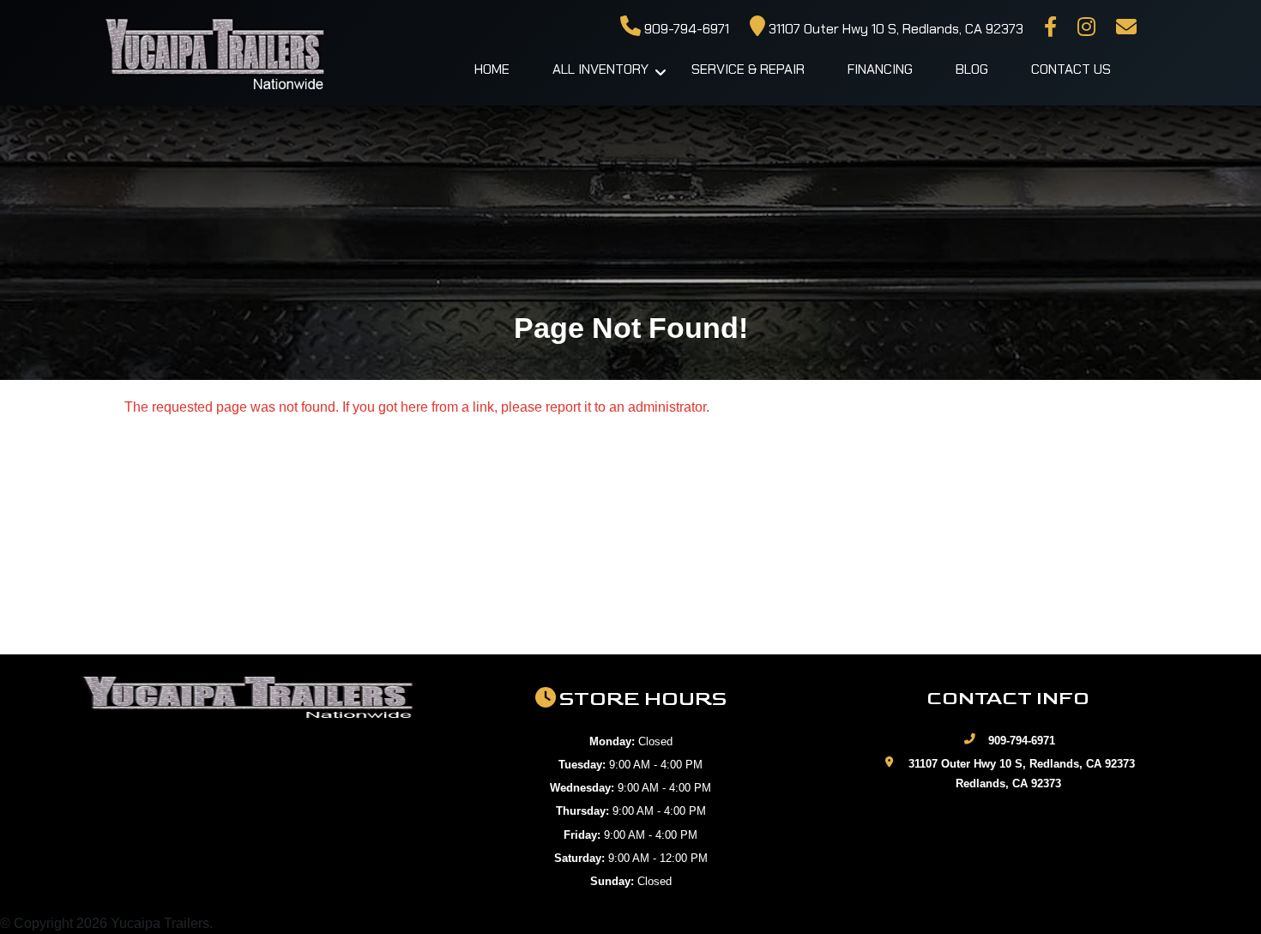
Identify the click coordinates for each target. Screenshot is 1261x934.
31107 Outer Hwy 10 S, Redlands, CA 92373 (894, 29)
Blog (972, 69)
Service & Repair (748, 69)
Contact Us (1071, 69)
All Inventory (600, 69)
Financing (880, 69)
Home (492, 69)
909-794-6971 (685, 29)
